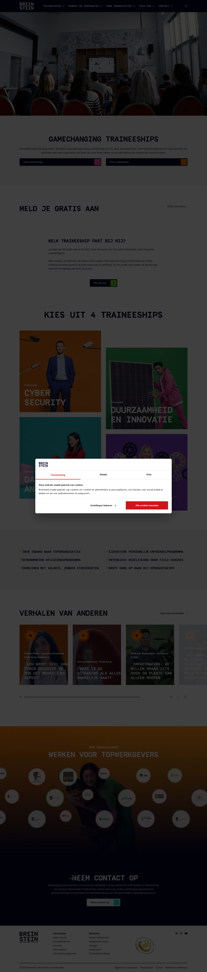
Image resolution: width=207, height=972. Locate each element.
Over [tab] (149, 474)
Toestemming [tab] (58, 475)
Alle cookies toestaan (146, 505)
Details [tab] (103, 474)
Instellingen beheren (101, 505)
